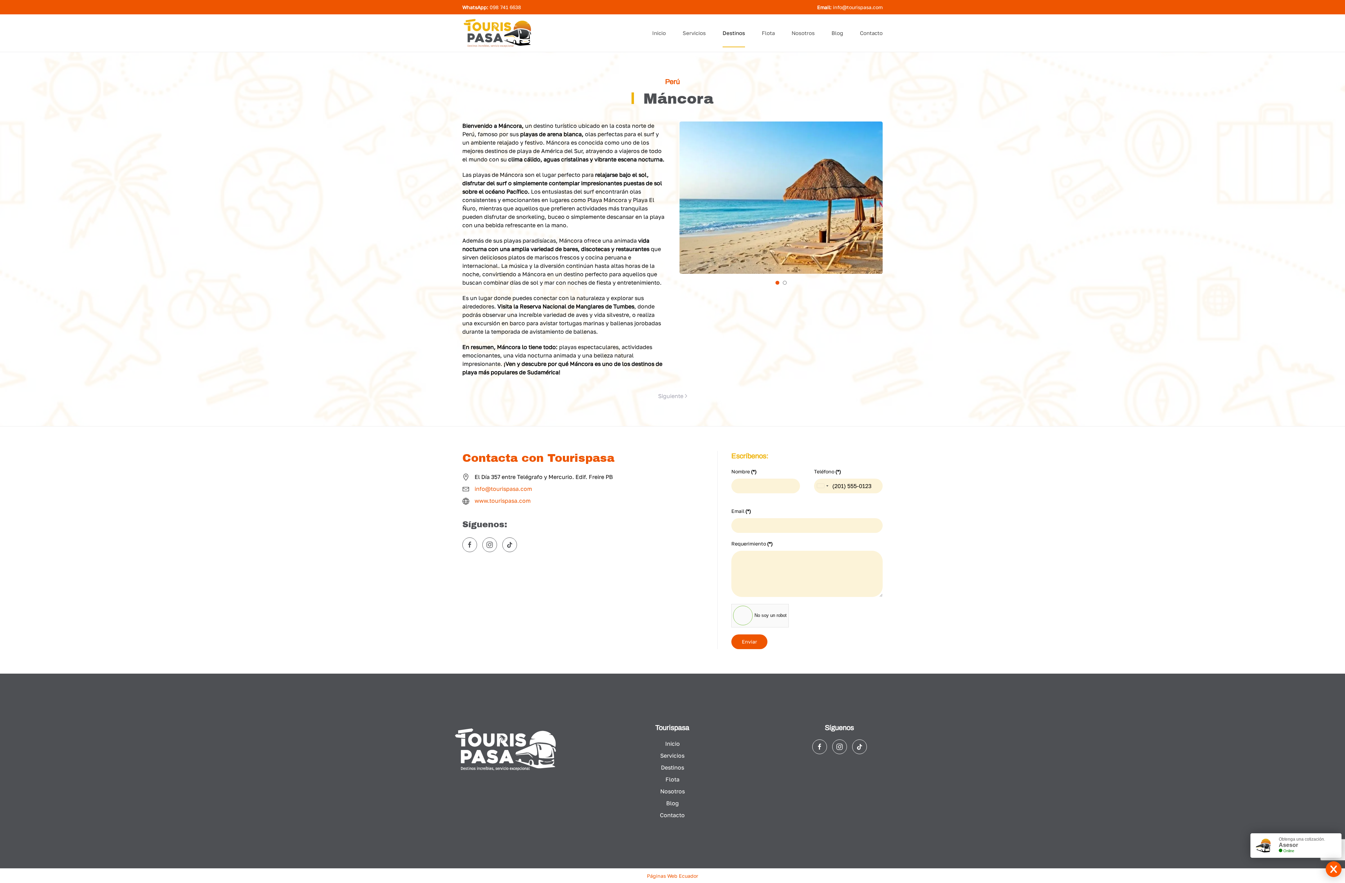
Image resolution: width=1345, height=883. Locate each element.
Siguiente (670, 395)
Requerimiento (752, 544)
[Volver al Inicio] (497, 33)
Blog (837, 33)
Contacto (871, 33)
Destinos (734, 33)
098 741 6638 (505, 7)
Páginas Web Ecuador (672, 876)
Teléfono (827, 471)
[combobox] (822, 486)
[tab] (777, 283)
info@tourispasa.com (858, 7)
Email (741, 511)
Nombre (744, 471)
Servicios (694, 33)
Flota (768, 33)
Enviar (749, 642)
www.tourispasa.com (503, 500)
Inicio (659, 33)
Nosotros (803, 33)
